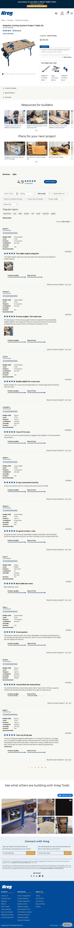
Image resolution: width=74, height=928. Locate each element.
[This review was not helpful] (69, 284)
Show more (7, 218)
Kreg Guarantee (6, 909)
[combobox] (27, 193)
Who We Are (40, 898)
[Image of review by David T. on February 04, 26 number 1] (8, 266)
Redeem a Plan (22, 904)
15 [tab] (34, 74)
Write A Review (50, 181)
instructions (7, 213)
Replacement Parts (7, 915)
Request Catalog (23, 906)
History (38, 896)
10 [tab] (23, 74)
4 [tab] (9, 74)
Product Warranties (24, 901)
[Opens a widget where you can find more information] (67, 925)
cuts (14, 213)
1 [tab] (2, 74)
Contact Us (4, 896)
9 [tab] (20, 74)
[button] (62, 13)
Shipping (4, 901)
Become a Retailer (7, 912)
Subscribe (30, 853)
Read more (8, 746)
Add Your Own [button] (66, 795)
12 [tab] (27, 74)
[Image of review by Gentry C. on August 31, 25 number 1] (8, 331)
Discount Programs (24, 920)
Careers (38, 906)
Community (39, 901)
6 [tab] (14, 74)
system (26, 213)
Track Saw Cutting (21, 20)
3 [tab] (7, 74)
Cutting (10, 20)
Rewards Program (23, 917)
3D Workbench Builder (25, 912)
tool (32, 213)
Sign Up (67, 853)
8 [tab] (18, 74)
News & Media (40, 904)
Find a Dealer (5, 906)
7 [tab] (16, 74)
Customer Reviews (24, 915)
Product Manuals (23, 898)
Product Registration (24, 896)
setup (38, 213)
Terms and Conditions (47, 868)
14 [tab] (32, 74)
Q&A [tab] (14, 174)
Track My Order (6, 898)
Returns (3, 904)
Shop (3, 20)
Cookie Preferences (7, 917)
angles (53, 213)
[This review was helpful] (66, 284)
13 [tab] (30, 74)
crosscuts (46, 213)
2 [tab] (5, 74)
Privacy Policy (59, 868)
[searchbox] (9, 193)
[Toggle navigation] (71, 13)
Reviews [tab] (6, 174)
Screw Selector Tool (24, 909)
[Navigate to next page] (45, 767)
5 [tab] (11, 74)
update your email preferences (21, 862)
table (20, 213)
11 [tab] (25, 74)
